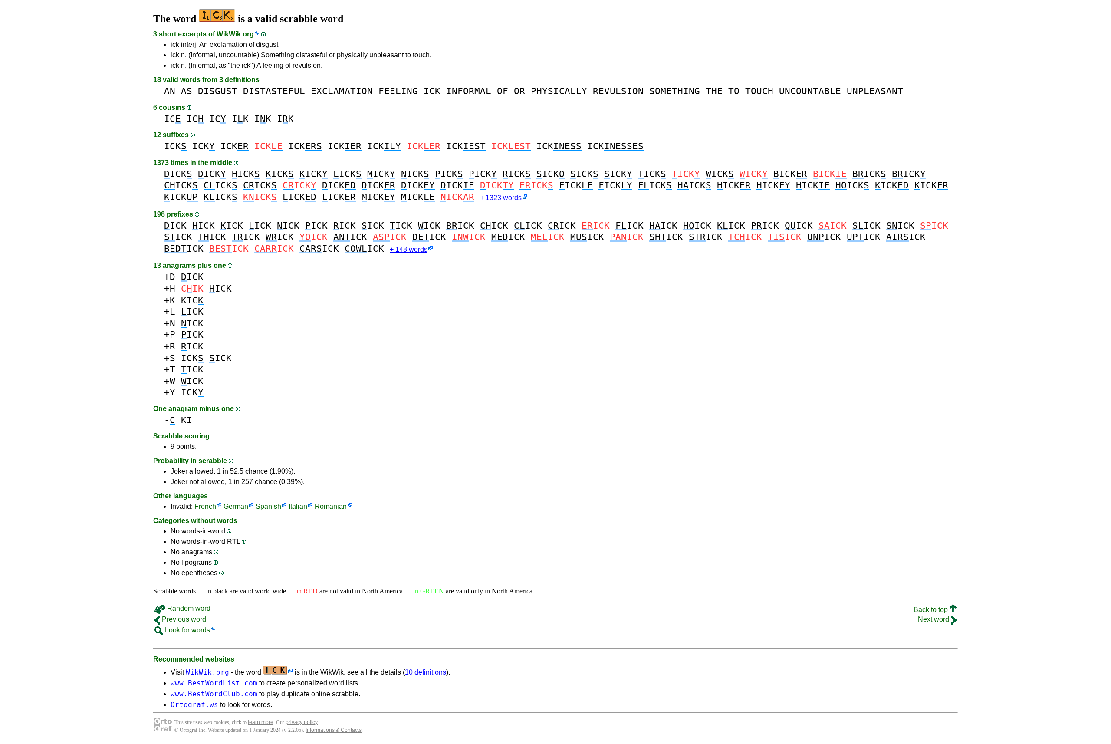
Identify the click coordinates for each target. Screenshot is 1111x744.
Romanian (331, 506)
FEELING (398, 91)
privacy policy (302, 722)
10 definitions (425, 672)
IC (172, 118)
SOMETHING (674, 91)
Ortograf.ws (194, 705)
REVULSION (618, 91)
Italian (298, 506)
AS (186, 91)
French (205, 506)
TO (734, 91)
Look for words (186, 630)
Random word (187, 608)
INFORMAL (468, 91)
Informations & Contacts (334, 730)
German (236, 506)
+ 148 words (408, 249)
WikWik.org (235, 34)
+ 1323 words (501, 197)
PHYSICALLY (559, 91)
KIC (192, 300)
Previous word (183, 619)
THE (714, 91)
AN (169, 91)
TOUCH (759, 91)
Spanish (268, 506)
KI (186, 420)
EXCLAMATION (342, 91)
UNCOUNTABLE (810, 91)
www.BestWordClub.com (214, 694)
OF (502, 91)
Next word (934, 619)
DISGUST (217, 91)
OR (519, 91)
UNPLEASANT (875, 91)
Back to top (932, 609)
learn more (260, 722)
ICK (432, 91)
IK (240, 118)
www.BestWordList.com (214, 683)
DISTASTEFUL (274, 91)
